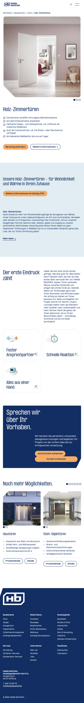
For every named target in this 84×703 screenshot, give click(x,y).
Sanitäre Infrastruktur (67, 639)
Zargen (6, 622)
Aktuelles (34, 653)
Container (34, 619)
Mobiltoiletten (36, 626)
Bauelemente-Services (12, 657)
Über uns (34, 650)
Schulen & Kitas (63, 622)
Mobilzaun (34, 632)
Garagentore (8, 626)
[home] (12, 4)
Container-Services (11, 653)
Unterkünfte (62, 626)
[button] (77, 4)
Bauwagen (34, 622)
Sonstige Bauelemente (12, 636)
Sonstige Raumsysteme (40, 636)
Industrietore (8, 629)
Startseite (7, 13)
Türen (29, 13)
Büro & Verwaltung (65, 632)
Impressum (62, 653)
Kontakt (33, 660)
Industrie (61, 636)
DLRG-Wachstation (38, 629)
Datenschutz (62, 650)
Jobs (32, 657)
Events (60, 629)
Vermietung (7, 650)
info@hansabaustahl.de (12, 686)
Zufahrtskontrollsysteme (13, 632)
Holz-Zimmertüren (42, 13)
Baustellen (61, 619)
